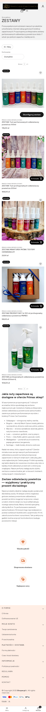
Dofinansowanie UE (10, 618)
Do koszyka (35, 178)
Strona (20, 64)
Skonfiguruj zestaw (32, 114)
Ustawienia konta (9, 634)
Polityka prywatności (10, 666)
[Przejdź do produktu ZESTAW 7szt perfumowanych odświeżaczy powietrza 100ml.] (23, 93)
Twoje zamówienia (9, 629)
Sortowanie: (6, 52)
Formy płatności (8, 650)
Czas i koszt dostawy (10, 655)
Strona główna (6, 17)
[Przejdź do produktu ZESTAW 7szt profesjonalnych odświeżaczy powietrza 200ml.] (23, 157)
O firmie (5, 613)
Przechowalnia (8, 639)
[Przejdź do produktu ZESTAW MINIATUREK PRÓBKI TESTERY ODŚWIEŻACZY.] (23, 220)
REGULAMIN (7, 671)
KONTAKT (6, 682)
